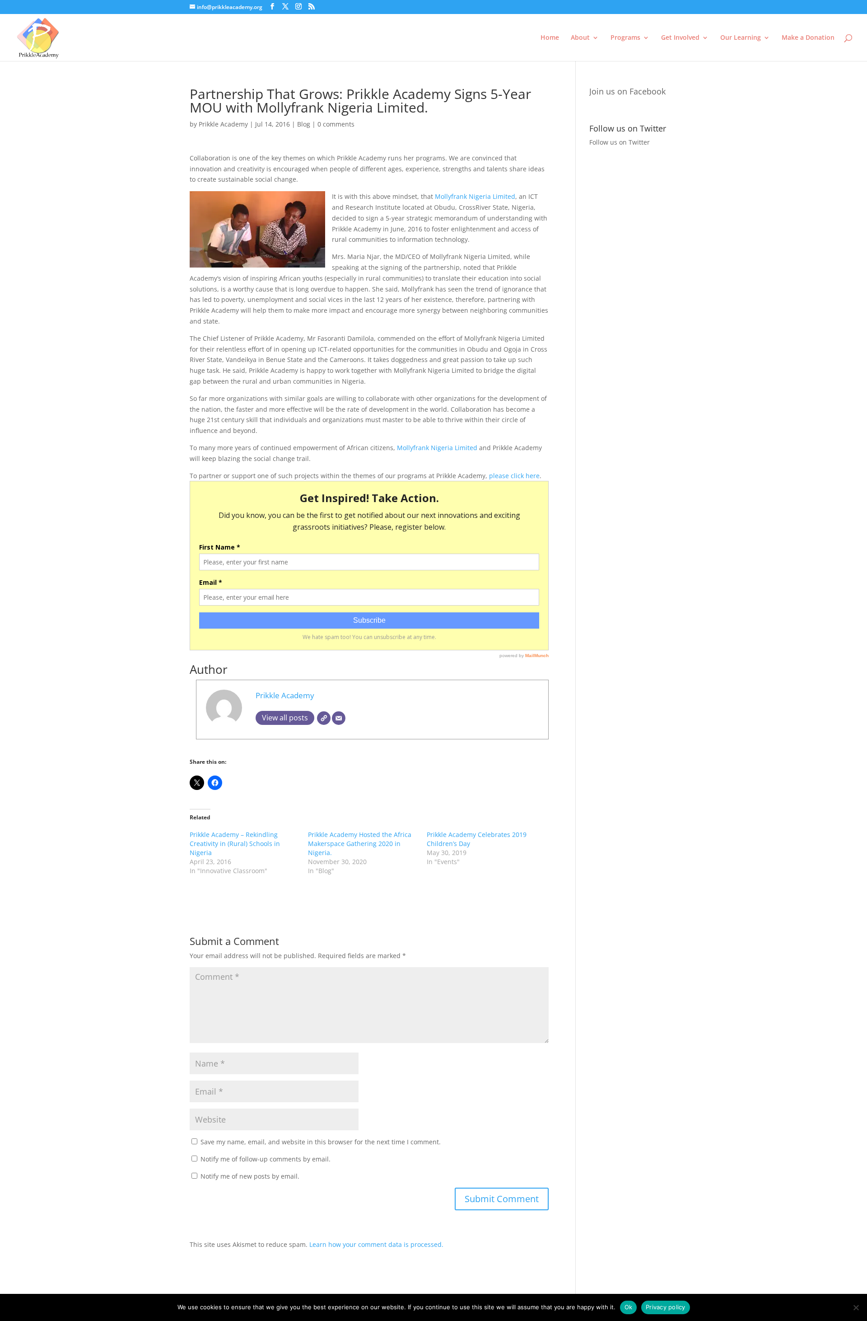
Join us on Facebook (627, 91)
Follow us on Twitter (619, 142)
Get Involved (680, 38)
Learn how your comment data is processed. (376, 1244)
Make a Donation (808, 38)
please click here (514, 475)
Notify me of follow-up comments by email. (265, 1159)
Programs (625, 38)
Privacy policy (665, 1307)
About (580, 38)
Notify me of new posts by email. (249, 1176)
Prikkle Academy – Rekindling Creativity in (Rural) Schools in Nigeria (235, 843)
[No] (855, 1307)
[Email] (338, 718)
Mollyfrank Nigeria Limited (475, 196)
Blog (303, 124)
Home (550, 38)
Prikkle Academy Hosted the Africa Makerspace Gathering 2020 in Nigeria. (359, 843)
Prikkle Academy (223, 124)
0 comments (335, 124)
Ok (629, 1307)
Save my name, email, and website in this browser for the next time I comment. (320, 1142)
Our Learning (740, 38)
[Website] (324, 718)
